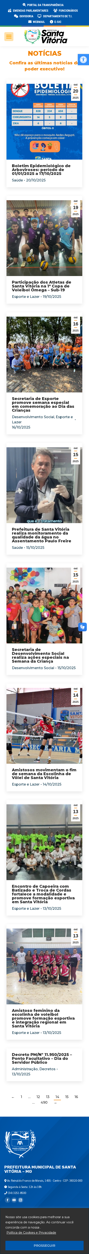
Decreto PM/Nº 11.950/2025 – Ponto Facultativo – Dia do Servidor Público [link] (42, 1058)
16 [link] (76, 1097)
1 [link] (21, 1097)
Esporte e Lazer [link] (26, 297)
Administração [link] (25, 1069)
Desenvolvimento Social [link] (33, 417)
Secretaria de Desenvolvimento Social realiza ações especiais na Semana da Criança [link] (40, 655)
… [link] (29, 1097)
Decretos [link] (47, 1069)
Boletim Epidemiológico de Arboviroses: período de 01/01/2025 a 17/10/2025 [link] (41, 169)
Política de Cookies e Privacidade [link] (31, 1233)
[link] (83, 59)
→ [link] (55, 1102)
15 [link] (66, 1097)
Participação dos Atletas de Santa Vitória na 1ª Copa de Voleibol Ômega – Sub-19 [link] (41, 286)
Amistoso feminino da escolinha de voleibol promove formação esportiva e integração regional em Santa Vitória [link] (43, 1018)
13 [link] (47, 1097)
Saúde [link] (17, 180)
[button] (69, 6)
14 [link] (57, 1097)
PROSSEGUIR (44, 1246)
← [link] (13, 1097)
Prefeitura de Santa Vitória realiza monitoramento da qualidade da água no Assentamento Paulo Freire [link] (41, 535)
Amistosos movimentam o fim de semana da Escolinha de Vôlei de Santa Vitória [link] (44, 774)
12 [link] (38, 1097)
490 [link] (44, 1102)
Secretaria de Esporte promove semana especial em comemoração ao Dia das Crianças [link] (43, 404)
